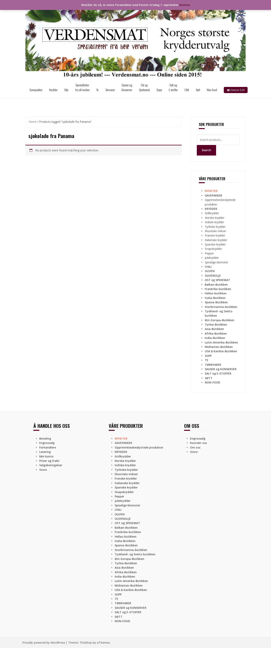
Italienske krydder (216, 240)
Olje (66, 90)
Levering (45, 452)
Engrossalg (47, 443)
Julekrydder (212, 258)
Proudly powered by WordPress (43, 642)
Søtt (198, 90)
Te (97, 90)
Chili (187, 90)
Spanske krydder (215, 244)
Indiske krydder (214, 222)
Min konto (46, 456)
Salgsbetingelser (50, 465)
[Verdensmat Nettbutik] (135, 40)
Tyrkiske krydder (215, 227)
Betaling (45, 438)
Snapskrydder (213, 249)
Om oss (195, 447)
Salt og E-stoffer (173, 87)
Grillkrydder (212, 213)
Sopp (159, 90)
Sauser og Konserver (127, 87)
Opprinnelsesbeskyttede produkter (139, 447)
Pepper (209, 253)
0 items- (237, 90)
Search (206, 150)
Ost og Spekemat (144, 87)
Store (43, 470)
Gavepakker (36, 90)
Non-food (212, 90)
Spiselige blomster (216, 262)
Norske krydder (214, 218)
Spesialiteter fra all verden (82, 87)
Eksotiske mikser (215, 231)
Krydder (53, 90)
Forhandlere (47, 447)
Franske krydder (215, 235)
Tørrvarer (110, 90)
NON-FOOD (212, 382)
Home (33, 122)
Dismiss (184, 5)
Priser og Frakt (49, 461)
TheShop (86, 642)
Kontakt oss (198, 443)
